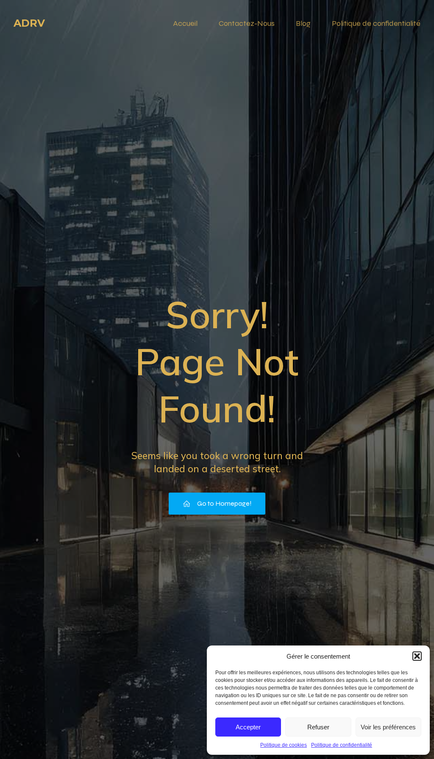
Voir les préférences (388, 727)
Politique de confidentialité (341, 745)
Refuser (318, 727)
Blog (303, 23)
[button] (417, 656)
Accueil (185, 23)
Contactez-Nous (247, 23)
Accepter (248, 727)
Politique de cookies (283, 745)
